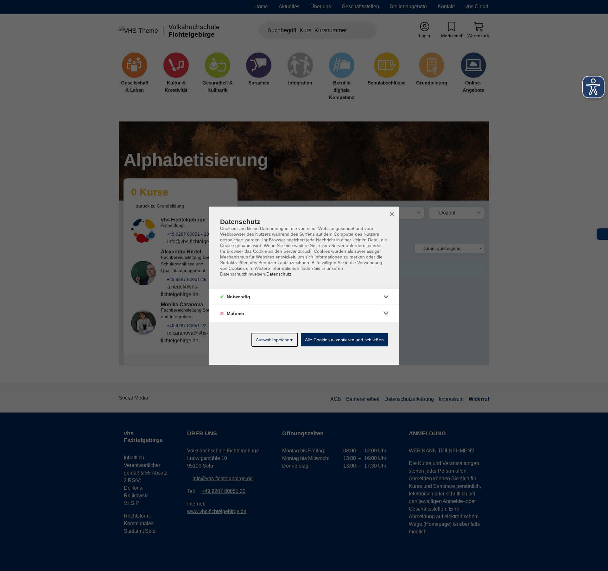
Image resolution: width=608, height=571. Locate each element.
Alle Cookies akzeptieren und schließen (344, 339)
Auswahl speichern (275, 339)
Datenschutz (278, 273)
